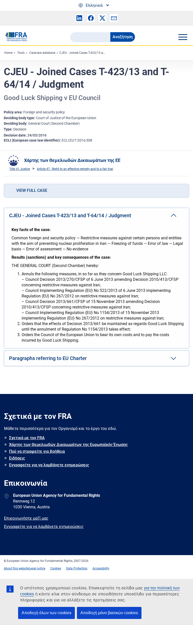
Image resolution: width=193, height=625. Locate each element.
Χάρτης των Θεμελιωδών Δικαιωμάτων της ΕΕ (72, 160)
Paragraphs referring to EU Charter (48, 358)
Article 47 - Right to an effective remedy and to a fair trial (75, 169)
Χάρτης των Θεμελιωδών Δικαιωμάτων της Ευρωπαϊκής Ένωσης (68, 444)
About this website (16, 568)
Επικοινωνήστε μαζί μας (26, 518)
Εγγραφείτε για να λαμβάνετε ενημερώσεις (49, 465)
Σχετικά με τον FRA (27, 437)
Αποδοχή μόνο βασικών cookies (109, 613)
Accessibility (100, 568)
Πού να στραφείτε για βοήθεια (37, 451)
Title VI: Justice (19, 169)
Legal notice (37, 568)
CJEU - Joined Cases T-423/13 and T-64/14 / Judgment (97, 53)
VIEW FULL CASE (31, 190)
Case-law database (42, 53)
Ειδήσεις (17, 458)
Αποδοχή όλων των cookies (46, 613)
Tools (21, 53)
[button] (79, 18)
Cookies (55, 568)
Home (8, 53)
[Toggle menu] (182, 37)
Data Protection (76, 568)
